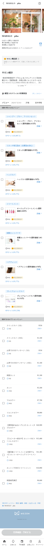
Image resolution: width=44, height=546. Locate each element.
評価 (27, 103)
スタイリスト (16, 103)
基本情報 (38, 103)
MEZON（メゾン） (8, 503)
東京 (17, 503)
